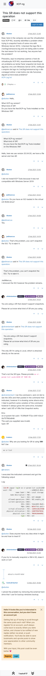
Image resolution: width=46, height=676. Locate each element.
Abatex (9, 34)
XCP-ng (20, 4)
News (7, 20)
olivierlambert (11, 296)
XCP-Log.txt (7, 77)
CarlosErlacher (12, 583)
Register (8, 656)
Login (16, 656)
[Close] (41, 609)
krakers (9, 437)
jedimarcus (10, 94)
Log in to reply (37, 24)
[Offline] (4, 94)
